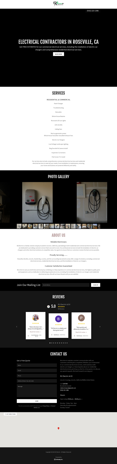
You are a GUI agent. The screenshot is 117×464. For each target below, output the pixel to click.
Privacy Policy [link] (46, 406)
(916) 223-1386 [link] (93, 10)
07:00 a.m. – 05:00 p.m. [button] (74, 399)
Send (36, 401)
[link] (58, 4)
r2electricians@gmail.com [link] (68, 388)
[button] (81, 399)
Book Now (58, 54)
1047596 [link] (65, 384)
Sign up (95, 285)
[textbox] (65, 285)
